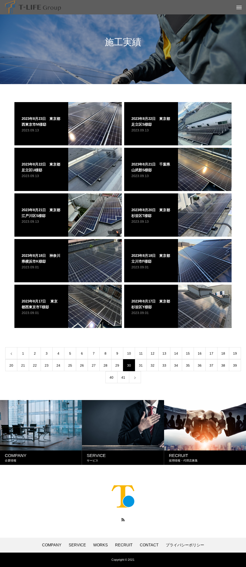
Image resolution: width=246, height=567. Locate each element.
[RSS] (123, 519)
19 (235, 353)
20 (11, 365)
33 (164, 365)
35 (188, 365)
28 (105, 365)
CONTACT (149, 545)
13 (164, 353)
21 (23, 365)
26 (82, 365)
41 (123, 377)
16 (200, 353)
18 (223, 353)
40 (111, 377)
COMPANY (52, 545)
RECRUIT (124, 545)
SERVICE (77, 545)
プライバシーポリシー (185, 545)
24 (58, 365)
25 (70, 365)
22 (35, 365)
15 (188, 353)
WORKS (100, 545)
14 (176, 353)
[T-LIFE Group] (33, 7)
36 (200, 365)
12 (152, 353)
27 (94, 365)
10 (129, 353)
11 (141, 353)
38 (223, 365)
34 (176, 365)
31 (141, 365)
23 (47, 365)
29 (117, 365)
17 (211, 353)
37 (211, 365)
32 (152, 365)
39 (235, 365)
